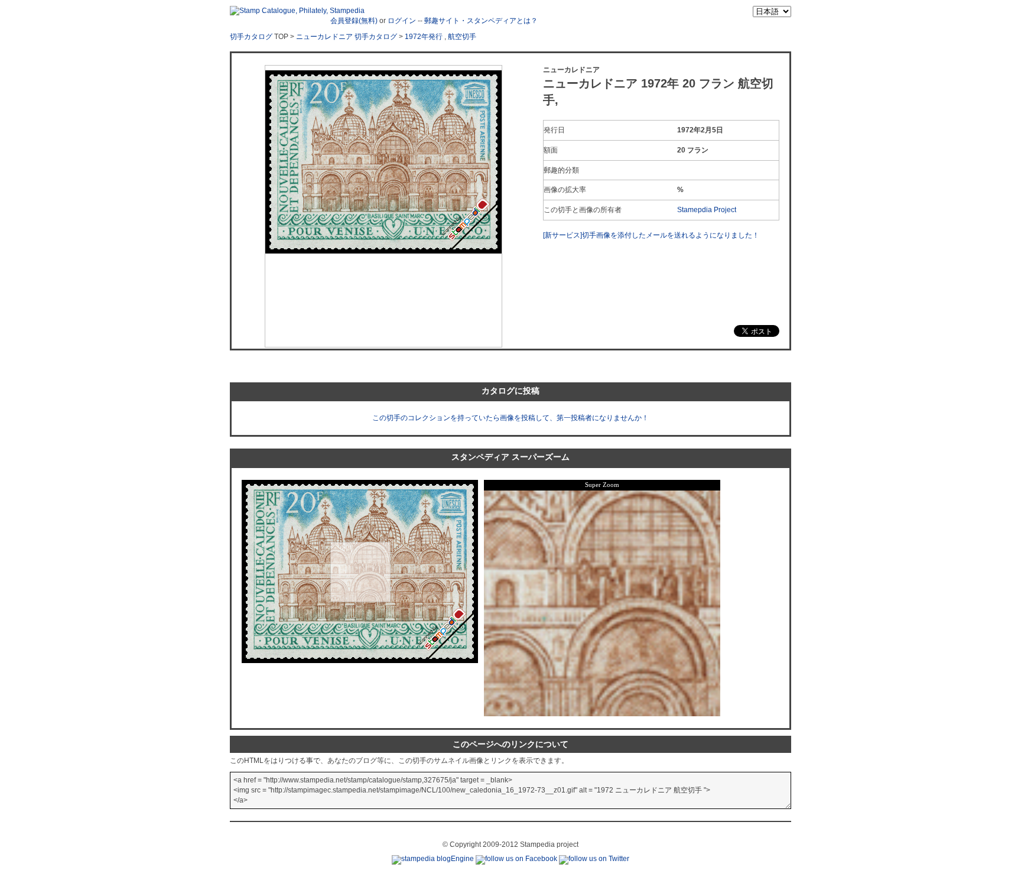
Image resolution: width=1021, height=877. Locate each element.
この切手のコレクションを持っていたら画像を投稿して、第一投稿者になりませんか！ (510, 418)
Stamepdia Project (706, 210)
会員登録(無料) (354, 21)
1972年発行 (424, 37)
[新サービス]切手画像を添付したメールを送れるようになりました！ (651, 235)
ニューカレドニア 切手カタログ (346, 37)
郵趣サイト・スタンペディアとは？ (481, 21)
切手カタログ (251, 37)
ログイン (402, 21)
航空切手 (462, 37)
